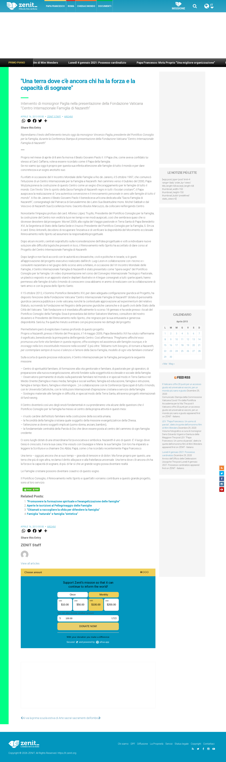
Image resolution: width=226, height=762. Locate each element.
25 (182, 351)
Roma (71, 6)
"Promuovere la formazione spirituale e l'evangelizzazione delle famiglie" (73, 501)
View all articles (30, 563)
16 (171, 345)
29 (165, 357)
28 (199, 351)
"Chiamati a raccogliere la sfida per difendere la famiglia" (63, 509)
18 (182, 345)
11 (182, 339)
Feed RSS (183, 377)
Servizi (168, 743)
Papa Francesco (55, 6)
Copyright (196, 743)
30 (171, 357)
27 (193, 351)
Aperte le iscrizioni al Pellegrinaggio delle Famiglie (59, 505)
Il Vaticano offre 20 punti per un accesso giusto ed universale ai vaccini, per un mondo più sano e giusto (181, 387)
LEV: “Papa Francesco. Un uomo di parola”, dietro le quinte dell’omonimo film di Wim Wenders (182, 424)
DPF (133, 743)
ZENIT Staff (54, 116)
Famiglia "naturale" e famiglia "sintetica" (52, 513)
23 (171, 351)
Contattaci (208, 743)
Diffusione (142, 743)
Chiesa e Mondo (86, 6)
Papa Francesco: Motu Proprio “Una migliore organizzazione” (153, 62)
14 (199, 339)
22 (165, 351)
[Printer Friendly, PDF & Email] (31, 489)
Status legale (182, 743)
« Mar (164, 364)
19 (188, 345)
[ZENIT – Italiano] (25, 6)
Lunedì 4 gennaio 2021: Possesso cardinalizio (74, 62)
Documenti (104, 6)
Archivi (68, 116)
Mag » (171, 364)
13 (193, 339)
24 (176, 351)
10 (176, 339)
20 (193, 345)
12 (188, 339)
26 (188, 351)
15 (165, 345)
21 (199, 345)
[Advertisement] (113, 35)
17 (176, 345)
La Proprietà (156, 743)
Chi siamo (123, 743)
